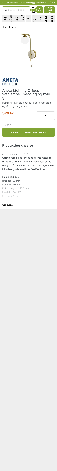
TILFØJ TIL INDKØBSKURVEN (28, 132)
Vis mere (7, 204)
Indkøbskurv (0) (50, 9)
